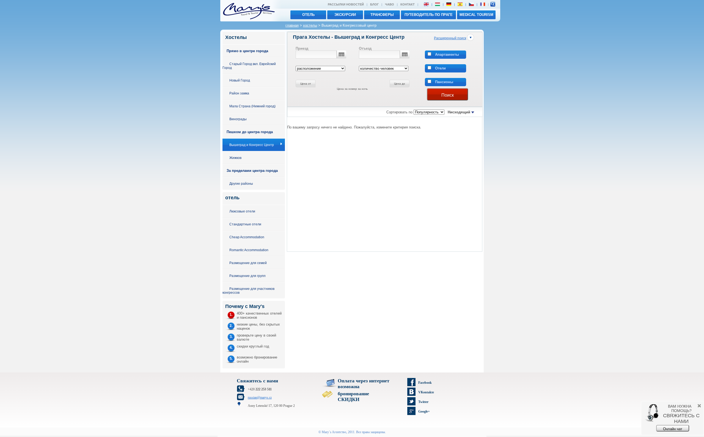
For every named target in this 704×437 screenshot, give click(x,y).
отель (308, 15)
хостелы (310, 25)
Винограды (238, 119)
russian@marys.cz (260, 397)
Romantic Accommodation (248, 250)
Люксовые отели (242, 211)
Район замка (239, 93)
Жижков (235, 157)
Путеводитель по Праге (429, 15)
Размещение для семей (248, 263)
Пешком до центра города (250, 132)
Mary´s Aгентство (334, 432)
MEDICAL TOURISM (476, 15)
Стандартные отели (245, 224)
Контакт (407, 4)
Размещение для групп (247, 276)
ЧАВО (389, 4)
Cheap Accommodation (246, 237)
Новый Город (239, 80)
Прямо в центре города (247, 51)
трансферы (382, 15)
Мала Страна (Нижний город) (252, 106)
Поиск (447, 95)
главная (292, 25)
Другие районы (241, 183)
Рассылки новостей (346, 4)
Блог (374, 4)
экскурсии (345, 15)
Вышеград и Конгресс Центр (251, 145)
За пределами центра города (252, 171)
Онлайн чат (672, 429)
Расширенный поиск (450, 38)
